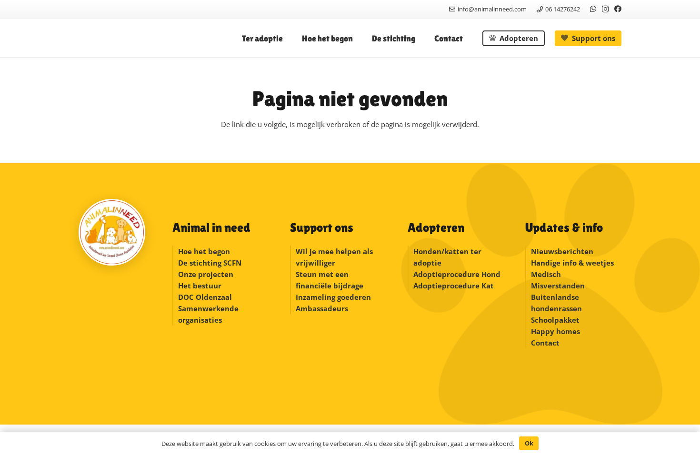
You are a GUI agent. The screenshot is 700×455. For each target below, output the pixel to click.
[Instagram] (605, 9)
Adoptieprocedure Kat (453, 285)
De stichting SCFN (209, 262)
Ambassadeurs (322, 308)
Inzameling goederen (334, 297)
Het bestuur (199, 285)
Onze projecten (205, 274)
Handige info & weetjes (572, 262)
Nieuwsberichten (562, 251)
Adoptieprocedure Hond (456, 274)
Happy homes (555, 331)
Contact (545, 342)
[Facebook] (617, 8)
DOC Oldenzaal (205, 297)
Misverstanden (558, 285)
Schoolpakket (555, 320)
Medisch (546, 274)
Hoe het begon (204, 251)
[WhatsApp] (593, 8)
